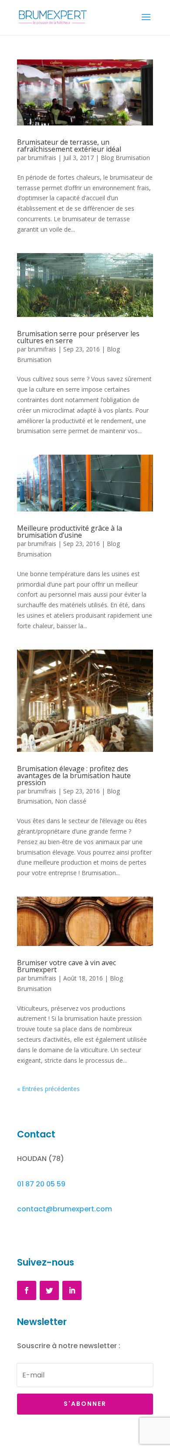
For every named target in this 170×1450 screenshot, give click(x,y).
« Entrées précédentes (48, 1089)
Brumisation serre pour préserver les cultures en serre (78, 337)
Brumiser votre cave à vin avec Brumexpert (66, 966)
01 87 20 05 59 (41, 1184)
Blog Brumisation (125, 157)
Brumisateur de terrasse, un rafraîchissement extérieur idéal (69, 145)
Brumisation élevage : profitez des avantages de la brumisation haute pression (74, 775)
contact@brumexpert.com (64, 1209)
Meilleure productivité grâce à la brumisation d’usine (69, 531)
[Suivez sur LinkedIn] (72, 1290)
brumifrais (42, 157)
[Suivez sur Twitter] (49, 1290)
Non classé (70, 801)
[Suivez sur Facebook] (26, 1290)
